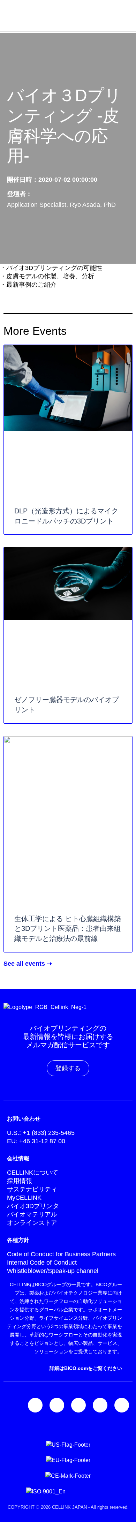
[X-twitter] (100, 1405)
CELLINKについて (32, 1172)
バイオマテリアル (32, 1214)
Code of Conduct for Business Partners (61, 1254)
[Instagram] (57, 1405)
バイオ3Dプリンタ (33, 1206)
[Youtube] (121, 1405)
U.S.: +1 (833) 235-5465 (41, 1132)
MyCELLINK (24, 1197)
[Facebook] (78, 1405)
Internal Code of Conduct (42, 1262)
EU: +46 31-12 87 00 (36, 1141)
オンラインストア (32, 1222)
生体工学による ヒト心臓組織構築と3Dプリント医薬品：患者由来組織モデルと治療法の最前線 (67, 929)
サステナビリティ (32, 1189)
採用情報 (19, 1180)
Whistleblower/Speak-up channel (52, 1270)
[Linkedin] (35, 1405)
